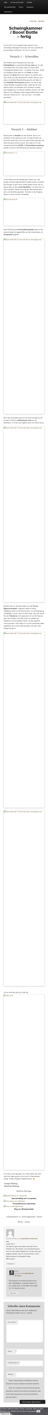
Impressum (30, 7)
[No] (11, 1414)
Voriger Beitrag (10, 1184)
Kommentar (12, 1322)
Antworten (11, 1264)
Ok (38, 1411)
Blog (5, 2)
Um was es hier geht (16, 2)
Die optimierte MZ (9, 7)
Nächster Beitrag (11, 1186)
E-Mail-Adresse (13, 1363)
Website (10, 1374)
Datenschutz (8, 12)
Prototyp (15, 45)
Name (12, 1351)
